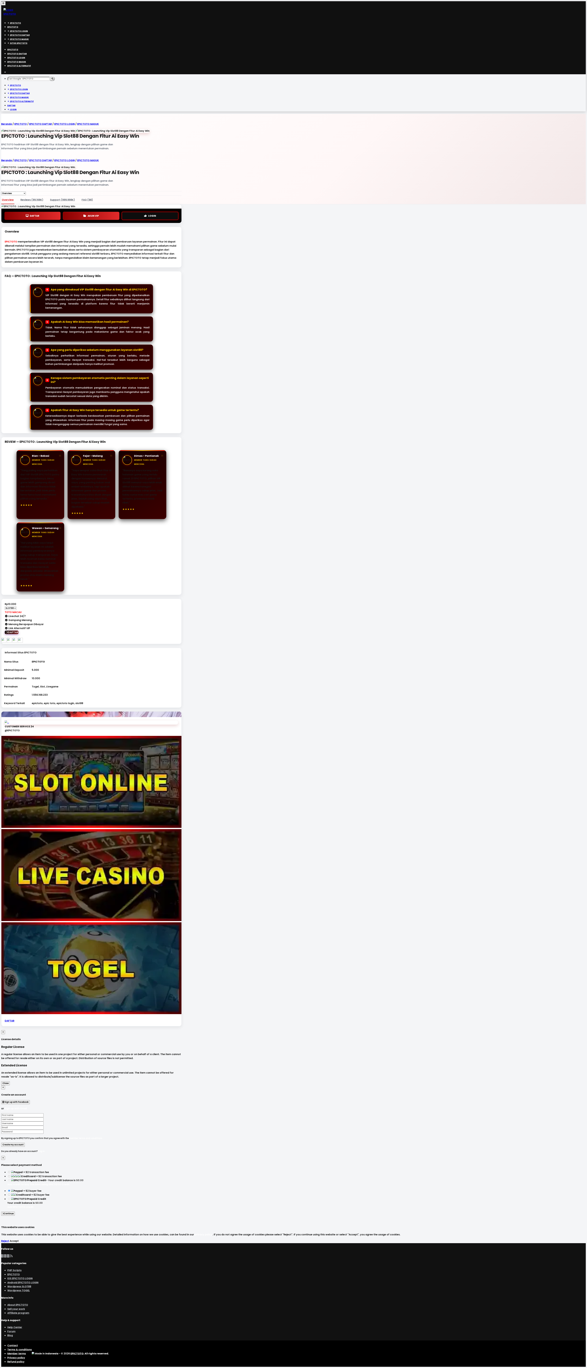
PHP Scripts (14, 1270)
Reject (5, 1241)
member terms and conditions (85, 1138)
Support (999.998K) (62, 200)
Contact (12, 1345)
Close (5, 1083)
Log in (41, 1151)
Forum (11, 1331)
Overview (8, 200)
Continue (9, 1213)
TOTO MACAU (13, 612)
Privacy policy (16, 1357)
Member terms (16, 1353)
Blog (10, 1335)
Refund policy (15, 1361)
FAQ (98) (87, 200)
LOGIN (152, 215)
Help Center (14, 1327)
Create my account (13, 1144)
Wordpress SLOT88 (19, 1286)
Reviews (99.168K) (31, 200)
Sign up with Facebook (16, 1102)
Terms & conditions (19, 1349)
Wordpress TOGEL (18, 1290)
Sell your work (16, 1309)
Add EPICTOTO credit (20, 1207)
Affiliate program (18, 1313)
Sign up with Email (16, 1108)
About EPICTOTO (17, 1305)
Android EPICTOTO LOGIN (22, 1282)
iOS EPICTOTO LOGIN (20, 1278)
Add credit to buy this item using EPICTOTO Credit (38, 1184)
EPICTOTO (11, 241)
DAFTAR (34, 215)
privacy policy (203, 1234)
